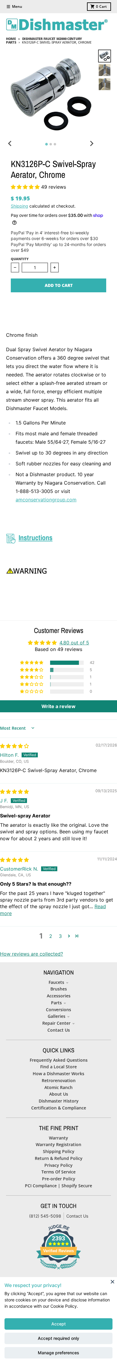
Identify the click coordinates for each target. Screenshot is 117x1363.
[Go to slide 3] (55, 144)
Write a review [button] (58, 706)
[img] (14, 746)
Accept (58, 1323)
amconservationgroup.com (46, 500)
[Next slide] (91, 143)
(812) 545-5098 (45, 1215)
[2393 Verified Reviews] (58, 1270)
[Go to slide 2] (51, 144)
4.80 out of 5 (74, 643)
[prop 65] (58, 571)
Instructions (35, 537)
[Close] (112, 1281)
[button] (26, 187)
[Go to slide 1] (46, 144)
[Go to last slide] (10, 143)
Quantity (19, 259)
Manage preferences (58, 1352)
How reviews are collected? (31, 954)
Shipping (19, 205)
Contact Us (77, 1215)
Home (11, 38)
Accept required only (58, 1338)
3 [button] (60, 936)
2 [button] (50, 936)
